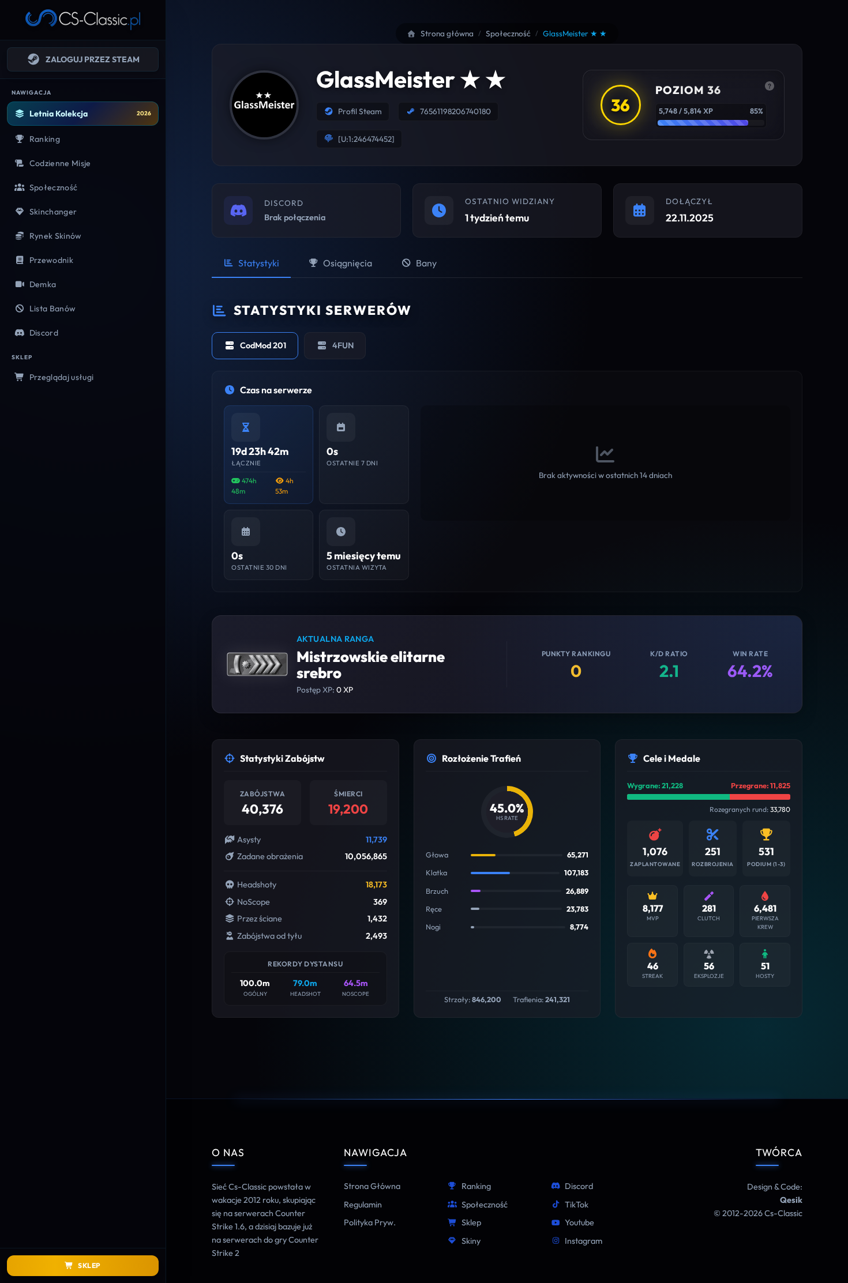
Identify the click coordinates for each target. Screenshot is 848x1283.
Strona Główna (372, 1186)
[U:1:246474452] (366, 139)
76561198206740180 (455, 111)
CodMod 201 (263, 345)
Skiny (471, 1241)
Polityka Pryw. (370, 1222)
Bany (426, 263)
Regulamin (363, 1204)
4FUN (343, 345)
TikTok (576, 1204)
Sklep (471, 1222)
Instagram (583, 1241)
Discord (579, 1186)
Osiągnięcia (347, 263)
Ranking (476, 1186)
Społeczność (484, 1204)
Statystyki (258, 263)
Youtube (579, 1222)
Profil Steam (360, 111)
